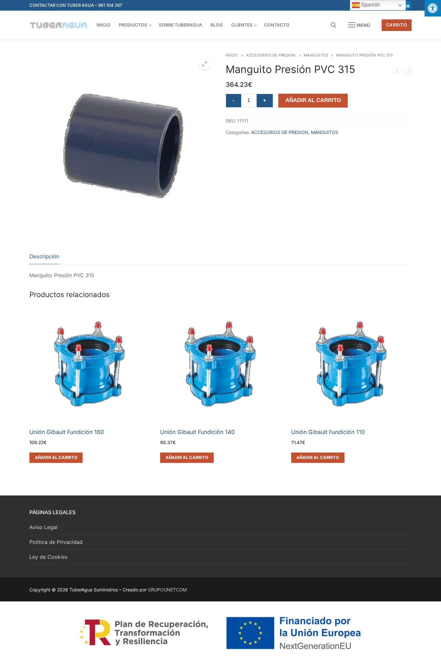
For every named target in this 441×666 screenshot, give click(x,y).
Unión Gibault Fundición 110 (328, 432)
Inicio (232, 55)
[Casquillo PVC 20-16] (408, 71)
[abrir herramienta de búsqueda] (333, 25)
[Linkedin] (407, 5)
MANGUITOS (316, 55)
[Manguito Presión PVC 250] (397, 71)
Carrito (396, 24)
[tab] (44, 257)
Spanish (370, 4)
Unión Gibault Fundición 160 (66, 432)
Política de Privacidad (56, 542)
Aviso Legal (43, 527)
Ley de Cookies (48, 557)
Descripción (44, 256)
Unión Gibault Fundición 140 (197, 432)
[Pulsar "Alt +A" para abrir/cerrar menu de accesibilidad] (433, 8)
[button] (204, 64)
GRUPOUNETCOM (167, 589)
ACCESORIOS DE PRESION (271, 55)
